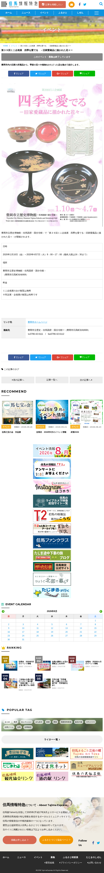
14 (81, 628)
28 (81, 636)
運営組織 (50, 863)
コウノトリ (90, 722)
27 (66, 636)
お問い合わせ (94, 863)
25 (37, 636)
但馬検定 (28, 727)
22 (95, 632)
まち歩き (38, 722)
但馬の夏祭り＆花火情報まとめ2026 (60, 663)
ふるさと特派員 (70, 857)
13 (66, 628)
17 (23, 632)
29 (95, 636)
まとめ (7, 722)
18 (37, 632)
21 (81, 632)
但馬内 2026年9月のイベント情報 (26, 663)
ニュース (26, 12)
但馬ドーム (9, 727)
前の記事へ (18, 380)
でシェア (19, 73)
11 (38, 628)
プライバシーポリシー (71, 863)
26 (52, 636)
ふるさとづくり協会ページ (55, 840)
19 (52, 632)
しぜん (80, 12)
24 (23, 636)
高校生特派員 (66, 722)
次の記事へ (85, 380)
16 (9, 632)
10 (23, 628)
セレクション (26, 722)
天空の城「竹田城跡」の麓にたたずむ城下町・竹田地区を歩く (60, 682)
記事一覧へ (52, 380)
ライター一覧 (51, 739)
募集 (53, 857)
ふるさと (62, 12)
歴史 (55, 722)
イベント (44, 12)
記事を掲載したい (54, 4)
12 (52, 628)
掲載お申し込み (18, 840)
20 (66, 632)
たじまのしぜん (93, 857)
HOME (5, 46)
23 (9, 636)
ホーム (8, 12)
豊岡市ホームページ (37, 322)
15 (95, 628)
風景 (15, 722)
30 (9, 639)
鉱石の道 (78, 722)
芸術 (48, 722)
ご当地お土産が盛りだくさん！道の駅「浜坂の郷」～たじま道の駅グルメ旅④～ (27, 683)
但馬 (19, 727)
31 (23, 639)
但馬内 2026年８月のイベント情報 (93, 663)
